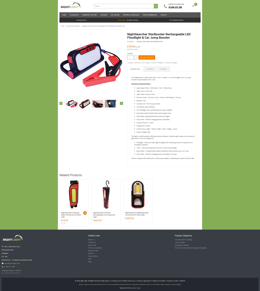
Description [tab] (135, 69)
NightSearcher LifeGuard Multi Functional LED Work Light (71, 215)
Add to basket (148, 57)
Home (63, 26)
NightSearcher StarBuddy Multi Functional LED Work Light (136, 214)
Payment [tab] (163, 69)
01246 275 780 (175, 7)
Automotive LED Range (73, 26)
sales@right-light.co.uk (12, 263)
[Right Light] (70, 6)
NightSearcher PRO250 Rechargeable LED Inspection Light (104, 215)
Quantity (130, 53)
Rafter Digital (136, 288)
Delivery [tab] (150, 69)
